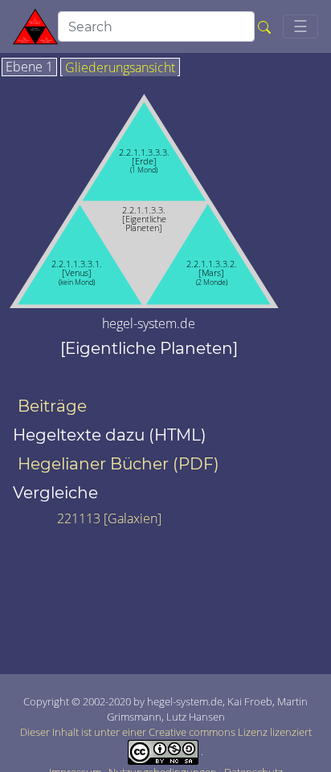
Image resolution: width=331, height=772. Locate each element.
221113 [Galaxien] (109, 518)
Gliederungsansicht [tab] (120, 68)
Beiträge (52, 406)
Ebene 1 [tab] (29, 67)
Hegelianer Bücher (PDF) (118, 463)
